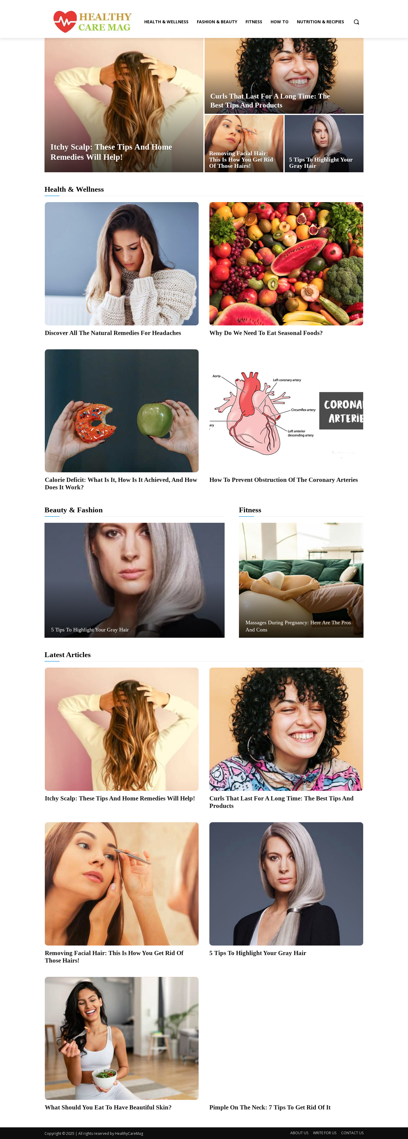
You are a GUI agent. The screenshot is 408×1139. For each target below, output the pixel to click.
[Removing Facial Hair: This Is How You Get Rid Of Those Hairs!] (244, 143)
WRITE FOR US (324, 1132)
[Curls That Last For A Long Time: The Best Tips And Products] (284, 76)
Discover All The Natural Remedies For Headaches (113, 332)
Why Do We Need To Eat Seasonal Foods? (266, 332)
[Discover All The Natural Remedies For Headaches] (122, 263)
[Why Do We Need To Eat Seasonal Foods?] (286, 263)
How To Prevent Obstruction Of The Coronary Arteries (283, 479)
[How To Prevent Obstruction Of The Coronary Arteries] (286, 411)
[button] (356, 22)
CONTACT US (352, 1132)
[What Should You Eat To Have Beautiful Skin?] (122, 1038)
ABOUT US (299, 1132)
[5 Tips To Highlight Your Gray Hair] (324, 143)
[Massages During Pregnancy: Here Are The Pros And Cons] (301, 580)
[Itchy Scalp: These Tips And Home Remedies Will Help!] (124, 105)
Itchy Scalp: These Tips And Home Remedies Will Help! (120, 798)
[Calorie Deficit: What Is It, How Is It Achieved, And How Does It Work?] (122, 411)
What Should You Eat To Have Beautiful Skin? (108, 1107)
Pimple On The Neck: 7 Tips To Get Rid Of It (270, 1107)
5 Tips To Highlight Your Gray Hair (90, 630)
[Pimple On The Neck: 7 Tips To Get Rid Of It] (286, 1038)
